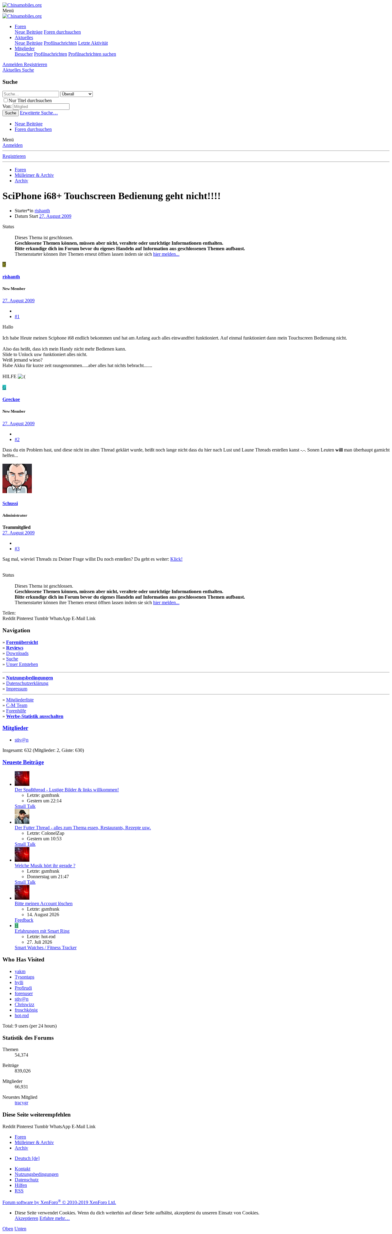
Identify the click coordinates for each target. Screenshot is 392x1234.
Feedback (24, 920)
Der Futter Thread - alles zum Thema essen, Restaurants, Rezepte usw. (83, 827)
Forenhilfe (16, 710)
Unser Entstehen (22, 664)
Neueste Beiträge (23, 762)
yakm (20, 971)
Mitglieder (25, 48)
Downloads (17, 653)
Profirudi (23, 988)
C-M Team (16, 705)
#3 (17, 548)
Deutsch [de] (27, 1158)
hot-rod (22, 1015)
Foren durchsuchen (62, 32)
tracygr (21, 1102)
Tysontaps (24, 976)
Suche (12, 658)
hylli (19, 982)
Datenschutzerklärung (27, 683)
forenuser (24, 993)
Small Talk (25, 806)
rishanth (42, 210)
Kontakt (22, 1168)
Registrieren (14, 156)
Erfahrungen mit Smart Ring (42, 931)
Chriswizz (24, 1004)
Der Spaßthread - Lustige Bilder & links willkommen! (67, 789)
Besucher (24, 54)
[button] (8, 10)
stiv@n (21, 739)
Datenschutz (27, 1179)
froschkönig (26, 1010)
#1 (17, 316)
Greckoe (11, 399)
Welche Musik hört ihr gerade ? (45, 865)
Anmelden (12, 145)
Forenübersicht (22, 642)
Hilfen (21, 1185)
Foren (20, 26)
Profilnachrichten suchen (92, 54)
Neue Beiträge (29, 32)
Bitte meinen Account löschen (44, 903)
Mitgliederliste (20, 699)
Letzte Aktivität (93, 43)
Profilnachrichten (60, 43)
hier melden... (166, 254)
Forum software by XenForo (59, 1202)
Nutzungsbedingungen (29, 677)
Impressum (16, 688)
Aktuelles (24, 37)
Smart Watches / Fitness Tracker (46, 947)
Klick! (176, 559)
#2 (17, 439)
